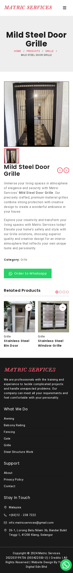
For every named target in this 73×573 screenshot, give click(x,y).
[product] (19, 316)
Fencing (9, 432)
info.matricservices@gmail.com (31, 522)
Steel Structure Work (18, 452)
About (8, 473)
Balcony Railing (14, 425)
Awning (9, 418)
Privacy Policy (14, 479)
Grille (24, 259)
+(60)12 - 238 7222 (22, 515)
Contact (9, 486)
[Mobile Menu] (64, 8)
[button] (57, 292)
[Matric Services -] (28, 7)
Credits (56, 557)
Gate (7, 438)
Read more (28, 307)
